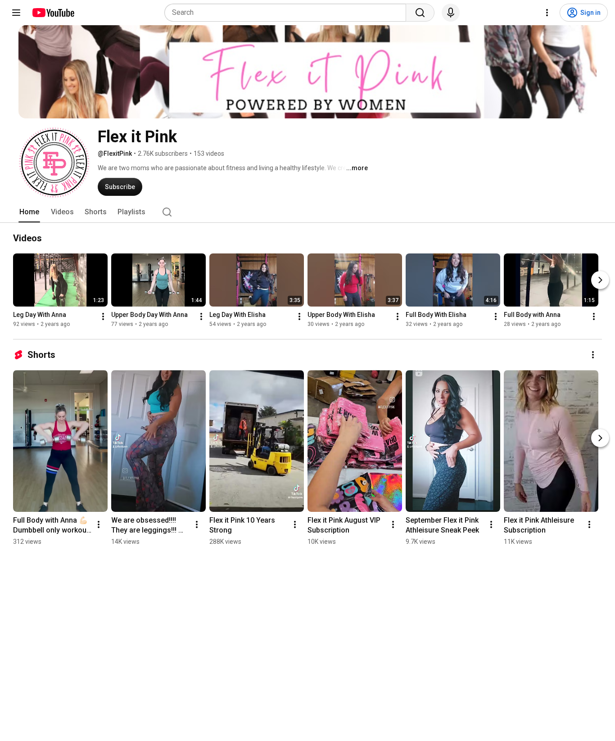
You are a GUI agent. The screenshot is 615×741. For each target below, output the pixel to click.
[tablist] (307, 212)
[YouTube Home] (53, 12)
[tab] (29, 212)
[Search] (420, 13)
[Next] (600, 280)
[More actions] (103, 316)
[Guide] (16, 12)
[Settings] (547, 12)
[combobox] (288, 12)
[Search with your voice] (451, 13)
